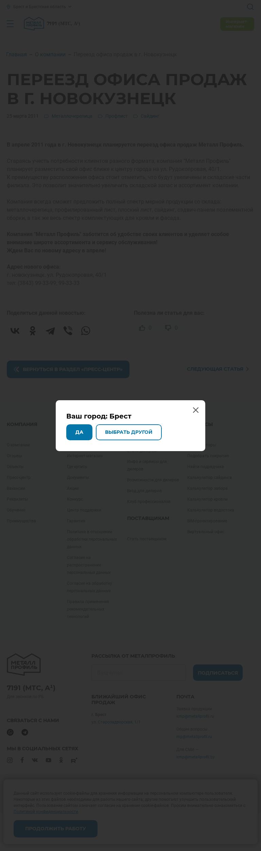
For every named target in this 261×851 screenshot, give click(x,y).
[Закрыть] (253, 7)
